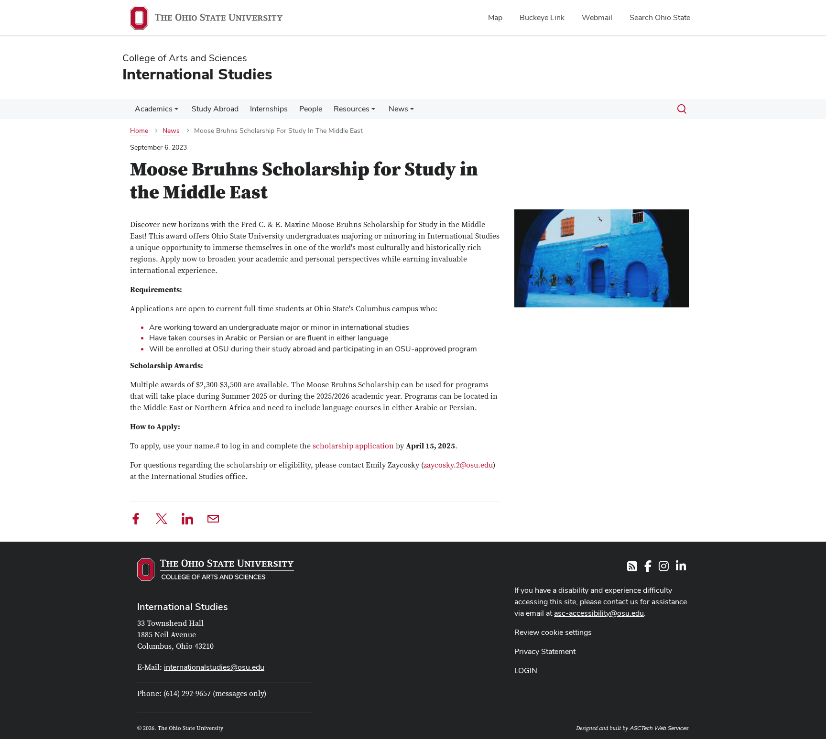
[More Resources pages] (373, 111)
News (398, 109)
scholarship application (353, 446)
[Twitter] (161, 520)
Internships (269, 109)
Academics (154, 109)
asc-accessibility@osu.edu (599, 613)
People (310, 109)
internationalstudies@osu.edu (214, 667)
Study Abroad (215, 109)
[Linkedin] (187, 520)
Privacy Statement (545, 651)
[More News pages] (412, 111)
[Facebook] (135, 520)
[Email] (213, 520)
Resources (352, 109)
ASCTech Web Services (659, 728)
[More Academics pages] (176, 111)
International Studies (182, 606)
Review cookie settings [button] (553, 632)
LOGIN (525, 670)
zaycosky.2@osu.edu (458, 465)
